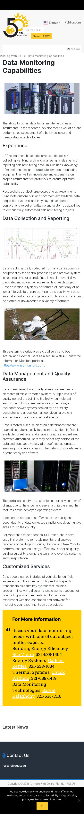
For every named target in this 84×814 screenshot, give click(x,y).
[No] (79, 800)
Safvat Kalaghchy (33, 693)
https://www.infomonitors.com (23, 365)
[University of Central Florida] (30, 5)
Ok (42, 806)
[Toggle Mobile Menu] (80, 4)
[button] (71, 49)
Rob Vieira (23, 654)
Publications (72, 22)
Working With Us (10, 55)
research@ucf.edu (14, 765)
